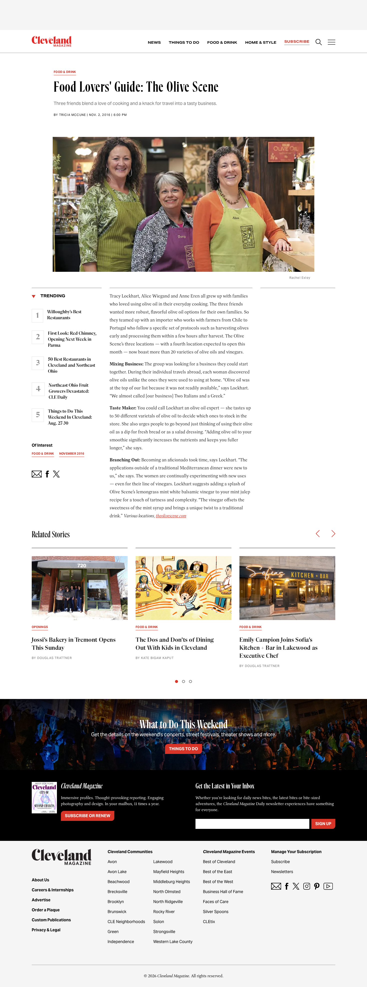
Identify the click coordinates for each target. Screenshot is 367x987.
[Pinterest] (317, 886)
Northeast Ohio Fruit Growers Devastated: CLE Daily (69, 391)
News (154, 42)
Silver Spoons (215, 911)
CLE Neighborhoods (126, 921)
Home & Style (260, 42)
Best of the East (217, 871)
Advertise (41, 900)
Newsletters (282, 871)
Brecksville (117, 891)
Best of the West (218, 881)
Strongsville (164, 931)
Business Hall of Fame (223, 891)
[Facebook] (286, 886)
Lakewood (163, 861)
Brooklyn (116, 901)
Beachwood (119, 881)
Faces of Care (215, 901)
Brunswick (117, 911)
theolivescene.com (171, 516)
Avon (112, 861)
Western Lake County (172, 941)
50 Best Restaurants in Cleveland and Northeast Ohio (71, 365)
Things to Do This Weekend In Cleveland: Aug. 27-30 (70, 417)
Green (113, 931)
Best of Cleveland (219, 861)
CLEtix (209, 921)
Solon (158, 921)
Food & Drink (222, 42)
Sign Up (323, 823)
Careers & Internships (53, 890)
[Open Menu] (331, 42)
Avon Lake (117, 871)
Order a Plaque (46, 910)
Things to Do (184, 42)
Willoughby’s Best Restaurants (64, 315)
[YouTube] (328, 886)
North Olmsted (167, 891)
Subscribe (297, 41)
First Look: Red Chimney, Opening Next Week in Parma (72, 339)
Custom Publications (51, 920)
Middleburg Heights (171, 881)
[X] (296, 886)
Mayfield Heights (168, 871)
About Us (40, 880)
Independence (121, 941)
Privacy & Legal (46, 930)
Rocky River (164, 911)
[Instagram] (306, 886)
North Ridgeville (168, 901)
